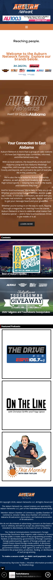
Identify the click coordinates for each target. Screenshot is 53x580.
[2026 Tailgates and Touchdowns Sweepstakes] (26, 297)
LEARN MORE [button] (26, 224)
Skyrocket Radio (18, 562)
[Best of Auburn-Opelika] (26, 259)
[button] (26, 259)
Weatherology (28, 565)
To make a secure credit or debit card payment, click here (26, 557)
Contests (5, 237)
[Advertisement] (26, 18)
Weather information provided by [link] (36, 563)
